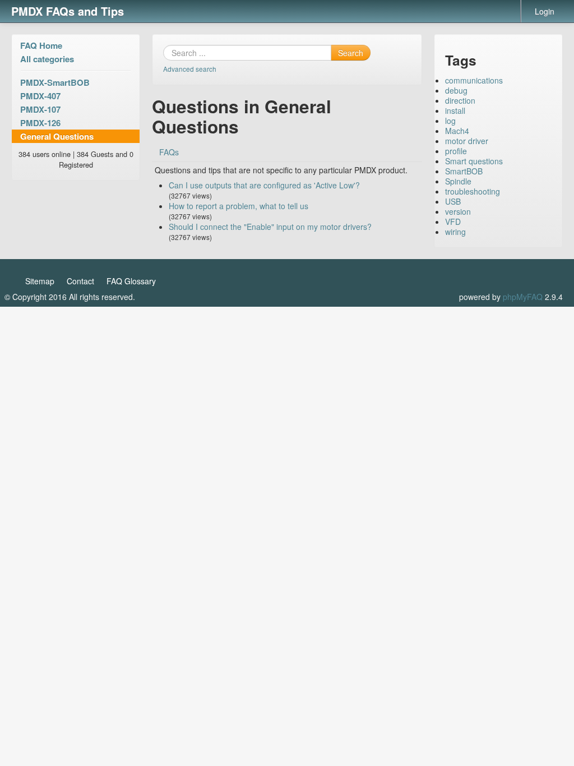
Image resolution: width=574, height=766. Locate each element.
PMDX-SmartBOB (55, 82)
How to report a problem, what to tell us (238, 205)
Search (350, 52)
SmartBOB (464, 171)
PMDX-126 (40, 123)
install (455, 110)
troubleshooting (472, 191)
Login (544, 11)
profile (456, 150)
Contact (80, 281)
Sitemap (39, 281)
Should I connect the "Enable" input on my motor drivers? (270, 226)
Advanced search (189, 68)
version (458, 211)
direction (460, 100)
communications (474, 80)
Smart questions (474, 161)
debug (456, 90)
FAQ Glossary (131, 281)
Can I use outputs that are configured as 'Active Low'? (264, 185)
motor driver (466, 140)
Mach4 (457, 130)
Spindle (458, 181)
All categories (47, 59)
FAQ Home (41, 45)
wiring (455, 231)
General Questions (57, 136)
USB (453, 201)
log (450, 120)
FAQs (169, 152)
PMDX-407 (40, 96)
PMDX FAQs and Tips (67, 11)
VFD (453, 221)
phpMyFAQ (523, 296)
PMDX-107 (40, 109)
